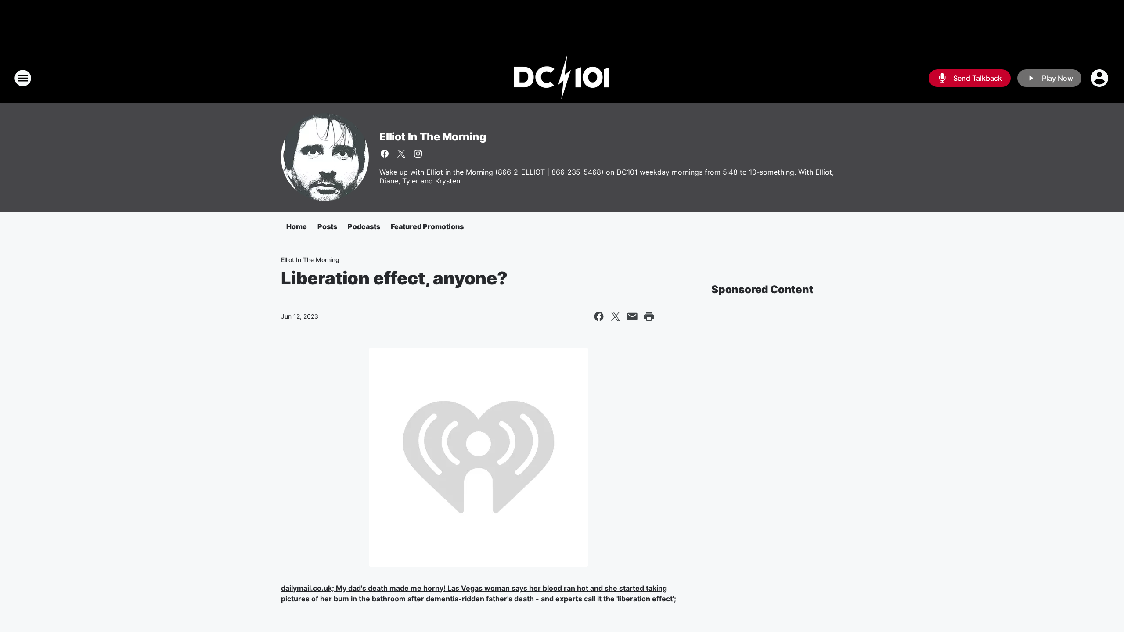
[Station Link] (562, 78)
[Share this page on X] (615, 316)
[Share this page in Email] (632, 316)
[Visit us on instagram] (418, 153)
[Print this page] (649, 316)
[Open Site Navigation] (23, 78)
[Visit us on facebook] (384, 153)
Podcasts (364, 226)
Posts (327, 226)
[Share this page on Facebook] (599, 316)
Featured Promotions (427, 226)
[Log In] (1100, 78)
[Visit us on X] (401, 153)
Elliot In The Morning (432, 136)
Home (296, 226)
